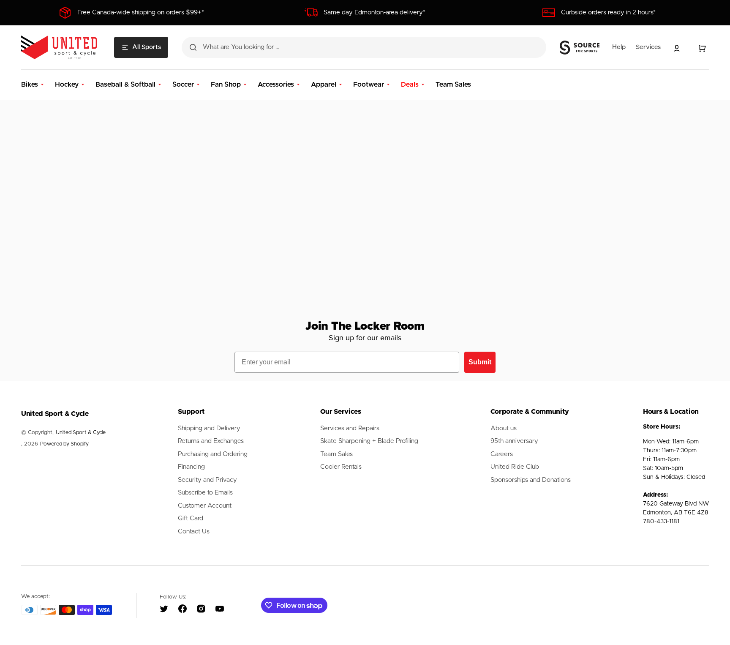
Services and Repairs (349, 428)
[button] (676, 48)
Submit (480, 362)
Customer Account (205, 506)
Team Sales (336, 454)
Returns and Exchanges (211, 441)
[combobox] (364, 47)
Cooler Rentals (341, 467)
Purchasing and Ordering (213, 454)
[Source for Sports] (580, 48)
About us (503, 428)
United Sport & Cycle (81, 432)
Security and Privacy (207, 480)
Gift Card (190, 518)
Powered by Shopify (64, 444)
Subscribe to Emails (205, 492)
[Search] (193, 47)
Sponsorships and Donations (530, 480)
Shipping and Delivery (209, 428)
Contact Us (194, 531)
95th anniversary (514, 441)
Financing (191, 467)
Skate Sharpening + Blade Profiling (369, 441)
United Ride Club (514, 467)
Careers (501, 454)
